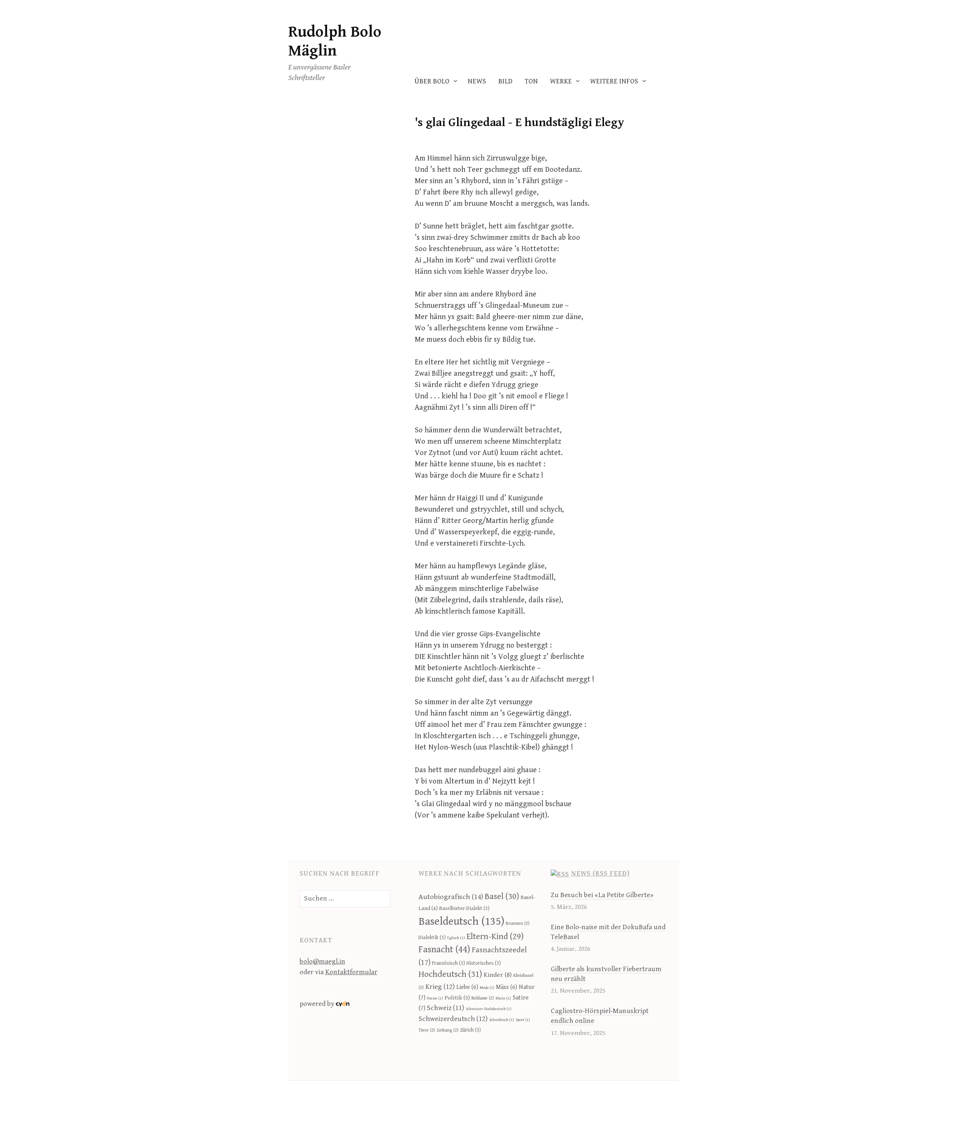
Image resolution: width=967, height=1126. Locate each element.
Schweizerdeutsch (453, 1019)
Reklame (482, 998)
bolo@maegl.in (322, 962)
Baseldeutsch (461, 921)
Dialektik (432, 938)
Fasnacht (444, 949)
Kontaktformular (351, 972)
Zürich (470, 1030)
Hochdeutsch (450, 974)
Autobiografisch (451, 897)
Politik (457, 997)
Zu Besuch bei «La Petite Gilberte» (602, 895)
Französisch (448, 963)
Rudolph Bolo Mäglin (335, 41)
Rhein (503, 998)
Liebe (467, 987)
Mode (487, 988)
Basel (502, 896)
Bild (505, 81)
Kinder (498, 975)
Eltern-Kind (495, 936)
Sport (523, 1020)
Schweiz (445, 1008)
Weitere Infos (614, 81)
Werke (561, 81)
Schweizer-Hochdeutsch (488, 1009)
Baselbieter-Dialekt (464, 908)
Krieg (440, 987)
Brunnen (518, 923)
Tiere (427, 1030)
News (477, 81)
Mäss (506, 987)
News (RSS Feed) (600, 874)
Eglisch (456, 938)
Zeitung (448, 1030)
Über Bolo (432, 81)
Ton (531, 81)
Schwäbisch (501, 1020)
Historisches (484, 963)
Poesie (435, 998)
